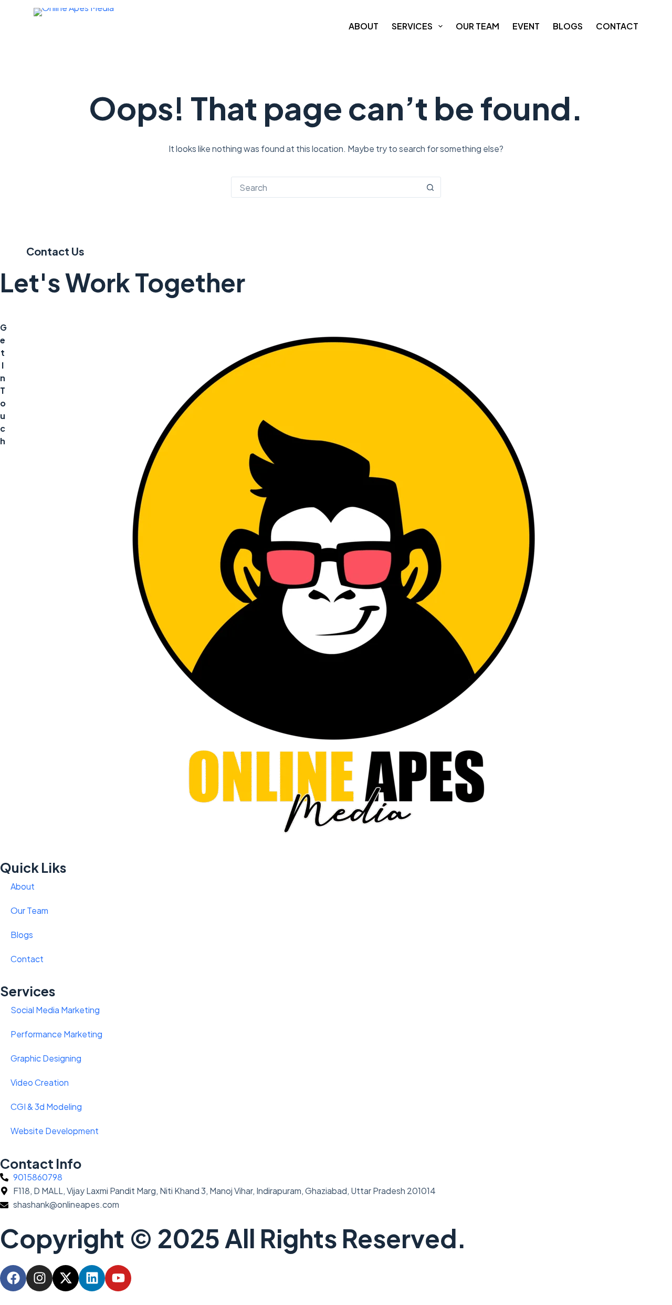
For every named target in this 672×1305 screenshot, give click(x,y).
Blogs (568, 26)
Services (412, 26)
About (364, 26)
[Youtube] (118, 1278)
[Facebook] (13, 1278)
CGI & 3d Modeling (46, 1106)
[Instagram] (39, 1278)
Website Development (54, 1130)
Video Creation (39, 1082)
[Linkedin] (92, 1278)
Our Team (477, 26)
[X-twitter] (65, 1278)
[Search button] (429, 187)
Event (526, 26)
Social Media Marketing (55, 1009)
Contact (617, 26)
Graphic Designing (45, 1058)
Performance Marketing (56, 1033)
